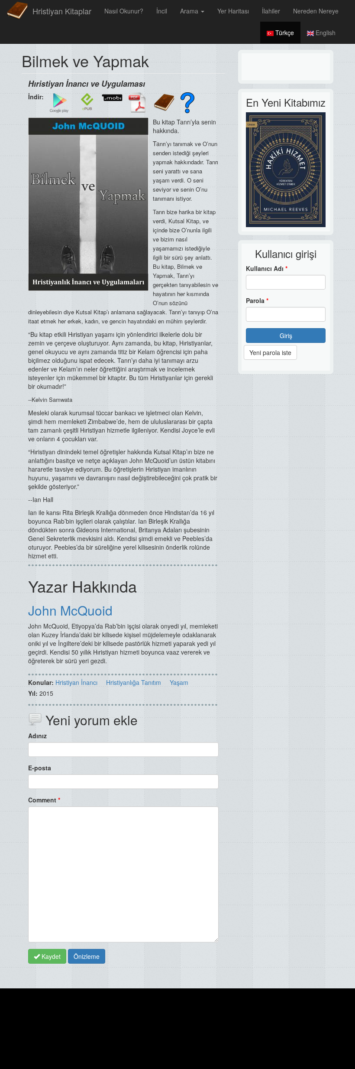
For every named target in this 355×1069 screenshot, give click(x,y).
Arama (190, 11)
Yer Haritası (233, 11)
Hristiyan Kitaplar (61, 10)
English (325, 32)
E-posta (39, 767)
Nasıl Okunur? (123, 11)
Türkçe (284, 32)
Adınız (37, 735)
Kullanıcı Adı (266, 268)
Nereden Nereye (316, 11)
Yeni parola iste (270, 352)
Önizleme (87, 956)
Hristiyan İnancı (76, 682)
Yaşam (179, 682)
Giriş (286, 335)
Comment (44, 799)
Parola (257, 300)
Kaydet (50, 956)
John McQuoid (70, 610)
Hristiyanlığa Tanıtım (133, 682)
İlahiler (271, 11)
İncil (161, 11)
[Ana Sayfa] (17, 11)
